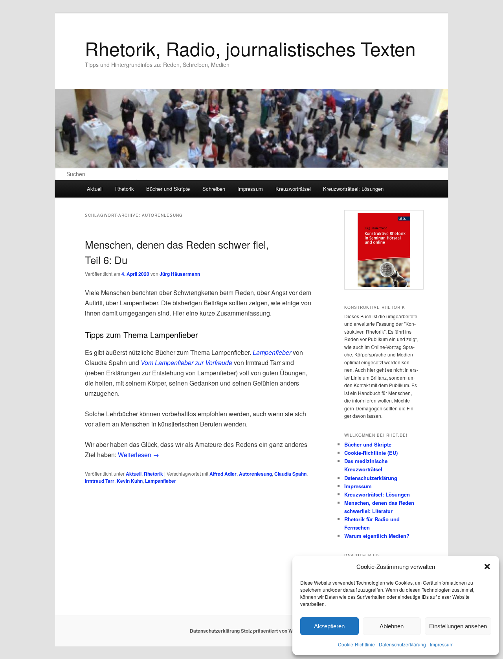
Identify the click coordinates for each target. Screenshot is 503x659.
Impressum (441, 644)
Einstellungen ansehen (458, 626)
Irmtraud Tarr (99, 480)
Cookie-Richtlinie (356, 644)
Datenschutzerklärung (402, 644)
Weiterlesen (138, 454)
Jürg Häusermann (180, 273)
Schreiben (213, 188)
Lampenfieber (160, 480)
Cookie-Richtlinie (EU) (371, 452)
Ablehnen (392, 626)
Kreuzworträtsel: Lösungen (353, 188)
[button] (487, 566)
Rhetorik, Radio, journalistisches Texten (250, 48)
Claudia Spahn (290, 473)
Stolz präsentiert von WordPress (277, 630)
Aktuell (95, 188)
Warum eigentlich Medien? (376, 535)
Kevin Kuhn (130, 480)
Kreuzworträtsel (293, 188)
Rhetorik (124, 188)
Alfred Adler (223, 473)
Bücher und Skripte (168, 188)
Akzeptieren (329, 626)
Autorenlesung (255, 473)
